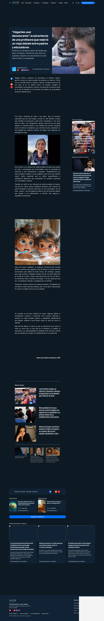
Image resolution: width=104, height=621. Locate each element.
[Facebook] (17, 610)
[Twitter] (12, 610)
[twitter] (20, 70)
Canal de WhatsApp (35, 613)
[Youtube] (10, 610)
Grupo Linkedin (45, 613)
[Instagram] (14, 610)
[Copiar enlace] (11, 87)
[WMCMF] (19, 610)
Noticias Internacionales (79, 122)
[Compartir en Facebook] (11, 78)
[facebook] (26, 70)
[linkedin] (24, 70)
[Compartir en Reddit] (11, 84)
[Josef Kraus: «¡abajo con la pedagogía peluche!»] (22, 451)
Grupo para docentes (87, 3)
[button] (10, 3)
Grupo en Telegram (13, 613)
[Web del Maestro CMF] (14, 69)
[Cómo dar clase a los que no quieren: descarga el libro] (42, 506)
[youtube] (18, 70)
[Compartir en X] (11, 81)
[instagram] (22, 70)
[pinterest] (28, 70)
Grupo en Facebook (24, 613)
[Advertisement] (52, 16)
